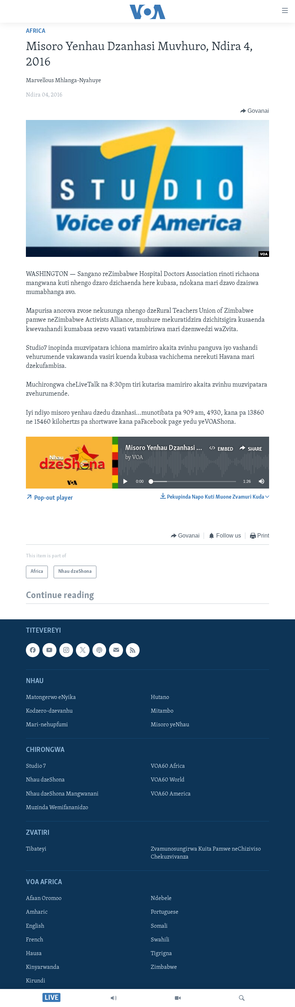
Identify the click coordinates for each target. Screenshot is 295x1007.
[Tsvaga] (242, 998)
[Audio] (113, 998)
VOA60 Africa (168, 766)
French (34, 940)
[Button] (254, 111)
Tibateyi (36, 849)
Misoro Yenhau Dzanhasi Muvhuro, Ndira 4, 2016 (194, 448)
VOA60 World (168, 780)
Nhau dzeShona (45, 780)
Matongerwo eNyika (51, 697)
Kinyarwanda (42, 967)
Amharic (36, 912)
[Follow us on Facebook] (33, 650)
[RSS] (133, 650)
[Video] (178, 998)
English (35, 926)
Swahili (160, 940)
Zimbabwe (164, 967)
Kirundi (35, 981)
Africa (35, 31)
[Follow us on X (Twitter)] (83, 650)
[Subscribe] (116, 650)
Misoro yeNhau (170, 725)
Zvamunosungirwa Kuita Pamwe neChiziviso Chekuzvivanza (206, 853)
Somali (159, 926)
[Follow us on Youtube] (49, 650)
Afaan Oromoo (44, 898)
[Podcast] (99, 650)
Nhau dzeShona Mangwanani (62, 794)
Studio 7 (36, 766)
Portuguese (164, 912)
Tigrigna (161, 953)
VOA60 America (171, 794)
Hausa (34, 953)
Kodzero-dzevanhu (49, 711)
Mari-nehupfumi (47, 725)
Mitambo (162, 711)
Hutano (160, 697)
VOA (137, 457)
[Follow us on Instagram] (66, 650)
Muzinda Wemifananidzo (57, 807)
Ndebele (161, 898)
